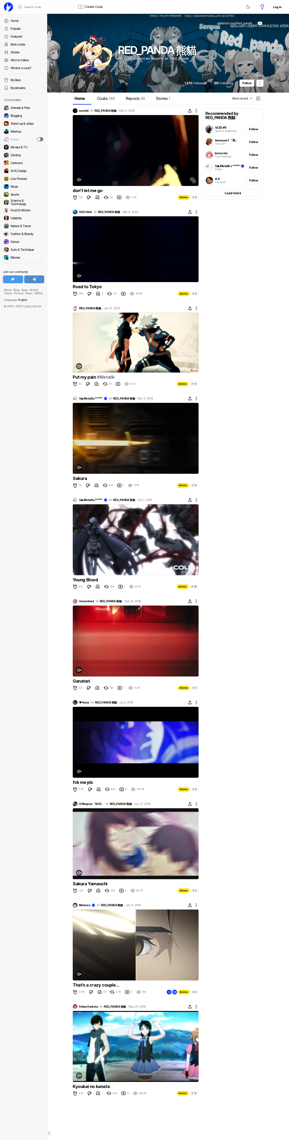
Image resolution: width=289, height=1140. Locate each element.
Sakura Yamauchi (90, 883)
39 (194, 586)
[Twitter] (13, 279)
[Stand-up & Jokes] (23, 123)
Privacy (19, 293)
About (8, 290)
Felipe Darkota (88, 1006)
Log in (277, 7)
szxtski (83, 110)
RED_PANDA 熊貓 (105, 110)
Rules (29, 293)
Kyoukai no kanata (91, 1086)
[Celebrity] (23, 218)
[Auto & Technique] (23, 250)
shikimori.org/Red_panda (234, 23)
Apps (24, 290)
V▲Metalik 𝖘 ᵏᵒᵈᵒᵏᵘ (227, 166)
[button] (258, 98)
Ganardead (86, 601)
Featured (16, 36)
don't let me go (88, 190)
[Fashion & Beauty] (23, 234)
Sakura (80, 478)
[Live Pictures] (23, 179)
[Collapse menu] (49, 1133)
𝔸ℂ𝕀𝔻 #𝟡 (220, 127)
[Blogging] (23, 116)
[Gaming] (23, 155)
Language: (15, 299)
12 (194, 1093)
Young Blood (85, 579)
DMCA (39, 293)
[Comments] (97, 197)
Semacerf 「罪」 (226, 140)
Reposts (135, 98)
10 (194, 384)
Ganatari (81, 681)
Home (14, 21)
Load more (233, 193)
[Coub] (8, 6)
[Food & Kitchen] (23, 210)
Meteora (84, 905)
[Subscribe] (40, 139)
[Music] (23, 186)
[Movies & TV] (23, 147)
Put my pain (85, 377)
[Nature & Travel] (23, 226)
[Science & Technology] (23, 202)
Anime (184, 197)
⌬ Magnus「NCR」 (91, 804)
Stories (15, 52)
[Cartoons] (23, 163)
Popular (15, 29)
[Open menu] (259, 83)
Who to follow (19, 60)
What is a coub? (20, 68)
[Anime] (23, 139)
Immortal (221, 153)
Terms (8, 293)
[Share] (190, 110)
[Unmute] (79, 180)
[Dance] (23, 242)
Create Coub (94, 7)
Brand (34, 290)
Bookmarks (17, 88)
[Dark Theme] (248, 7)
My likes (15, 80)
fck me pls (83, 782)
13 (194, 485)
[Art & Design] (23, 171)
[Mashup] (23, 131)
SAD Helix (85, 212)
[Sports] (23, 194)
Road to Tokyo (87, 286)
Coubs (106, 98)
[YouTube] (260, 23)
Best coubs (17, 44)
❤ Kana (84, 702)
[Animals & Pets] (23, 108)
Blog (16, 290)
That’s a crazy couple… (96, 985)
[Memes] (23, 257)
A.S (217, 178)
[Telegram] (34, 279)
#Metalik (106, 377)
